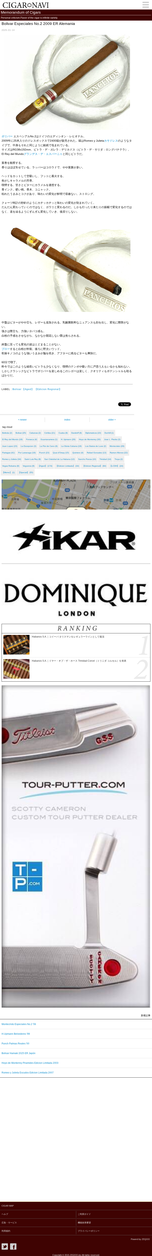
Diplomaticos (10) (93, 433)
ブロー (6, 348)
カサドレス (111, 140)
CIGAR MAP (8, 1206)
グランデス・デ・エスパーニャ (43, 153)
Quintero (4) (77, 453)
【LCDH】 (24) (116, 466)
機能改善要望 (84, 1222)
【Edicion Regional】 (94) (94, 466)
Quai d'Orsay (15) (61, 453)
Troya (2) (119, 459)
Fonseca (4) (31, 439)
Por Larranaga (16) (27, 453)
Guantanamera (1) (49, 439)
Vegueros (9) (28, 466)
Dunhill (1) (109, 433)
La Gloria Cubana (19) (71, 446)
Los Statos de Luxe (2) (95, 446)
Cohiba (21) (49, 433)
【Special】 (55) (25, 472)
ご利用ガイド (84, 1214)
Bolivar (16, 389)
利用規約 (6, 1231)
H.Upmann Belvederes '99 (16, 1033)
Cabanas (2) (35, 433)
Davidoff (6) (76, 433)
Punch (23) (44, 453)
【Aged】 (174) (45, 466)
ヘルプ (5, 1214)
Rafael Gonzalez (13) (96, 453)
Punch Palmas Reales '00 (15, 1043)
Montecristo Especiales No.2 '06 (19, 1024)
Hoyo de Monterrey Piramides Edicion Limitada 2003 (30, 1063)
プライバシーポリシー (89, 1231)
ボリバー (7, 136)
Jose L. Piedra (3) (112, 439)
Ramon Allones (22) (119, 453)
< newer (22, 419)
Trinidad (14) (105, 459)
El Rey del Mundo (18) (12, 439)
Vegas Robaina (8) (10, 466)
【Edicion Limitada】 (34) (67, 466)
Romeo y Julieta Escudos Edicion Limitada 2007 (28, 1072)
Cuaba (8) (63, 433)
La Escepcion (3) (28, 446)
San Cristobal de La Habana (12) (59, 459)
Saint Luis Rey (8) (33, 459)
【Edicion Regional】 (48, 389)
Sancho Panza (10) (87, 459)
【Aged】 (28, 389)
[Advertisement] (29, 1138)
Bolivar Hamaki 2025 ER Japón (18, 1053)
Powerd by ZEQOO (140, 1239)
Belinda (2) (7, 433)
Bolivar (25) (21, 433)
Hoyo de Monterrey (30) (90, 439)
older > (112, 419)
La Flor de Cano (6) (49, 446)
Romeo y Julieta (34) (11, 459)
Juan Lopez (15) (9, 446)
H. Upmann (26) (68, 439)
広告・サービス (9, 1222)
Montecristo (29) (117, 446)
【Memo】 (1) (8, 472)
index (67, 419)
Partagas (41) (8, 453)
